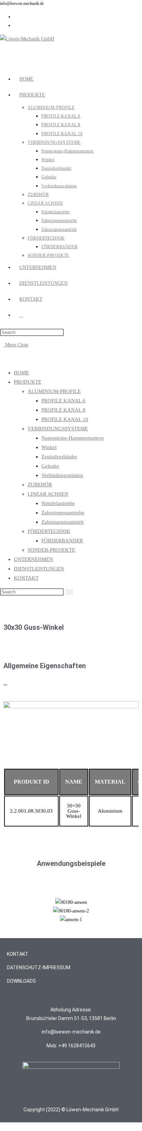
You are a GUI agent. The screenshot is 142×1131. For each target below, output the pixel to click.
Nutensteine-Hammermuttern (72, 438)
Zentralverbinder (59, 456)
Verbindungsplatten (62, 475)
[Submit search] (69, 592)
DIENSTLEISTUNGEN (39, 568)
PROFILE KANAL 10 (64, 419)
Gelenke (50, 466)
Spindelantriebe (58, 503)
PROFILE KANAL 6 (63, 400)
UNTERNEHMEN (33, 559)
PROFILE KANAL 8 (63, 410)
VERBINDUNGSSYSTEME (58, 428)
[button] (10, 911)
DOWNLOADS (21, 981)
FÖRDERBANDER (62, 540)
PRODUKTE (27, 382)
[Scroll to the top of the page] (2, 1126)
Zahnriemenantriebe (62, 512)
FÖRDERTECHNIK (49, 531)
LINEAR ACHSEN (48, 494)
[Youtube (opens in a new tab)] (16, 25)
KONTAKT (26, 578)
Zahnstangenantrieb (62, 522)
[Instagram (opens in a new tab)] (16, 16)
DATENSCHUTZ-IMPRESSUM (38, 967)
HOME (21, 372)
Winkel (49, 447)
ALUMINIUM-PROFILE (54, 391)
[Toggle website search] (21, 315)
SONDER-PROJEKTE (51, 550)
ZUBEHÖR (40, 484)
